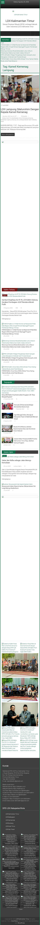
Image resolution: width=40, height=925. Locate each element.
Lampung (13, 119)
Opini (4, 456)
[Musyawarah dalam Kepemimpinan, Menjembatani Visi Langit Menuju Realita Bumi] (17, 484)
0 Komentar (24, 116)
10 (27, 409)
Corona (4, 118)
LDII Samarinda (10, 820)
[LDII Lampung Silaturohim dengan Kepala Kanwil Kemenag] (20, 88)
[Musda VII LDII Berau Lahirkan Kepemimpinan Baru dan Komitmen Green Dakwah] (7, 428)
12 (16, 399)
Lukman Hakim (17, 466)
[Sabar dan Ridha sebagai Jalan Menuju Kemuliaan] (18, 456)
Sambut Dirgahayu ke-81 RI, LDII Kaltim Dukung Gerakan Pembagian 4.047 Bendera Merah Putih (20, 41)
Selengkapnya (6, 319)
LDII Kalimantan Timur (20, 21)
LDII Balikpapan (10, 817)
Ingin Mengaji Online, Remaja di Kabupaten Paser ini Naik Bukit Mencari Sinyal (26, 417)
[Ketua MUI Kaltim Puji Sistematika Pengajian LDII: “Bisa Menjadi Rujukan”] (19, 390)
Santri (2, 121)
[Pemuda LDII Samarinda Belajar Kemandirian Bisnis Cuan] (7, 406)
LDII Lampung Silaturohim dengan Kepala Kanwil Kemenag (20, 110)
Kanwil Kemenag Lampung (26, 118)
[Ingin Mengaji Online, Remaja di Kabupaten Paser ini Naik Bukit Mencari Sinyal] (7, 415)
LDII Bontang (9, 823)
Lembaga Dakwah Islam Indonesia (28, 119)
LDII (18, 119)
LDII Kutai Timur (10, 826)
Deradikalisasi (14, 118)
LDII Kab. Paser (10, 829)
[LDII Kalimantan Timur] (3, 33)
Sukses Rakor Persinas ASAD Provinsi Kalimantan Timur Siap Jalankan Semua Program (25, 441)
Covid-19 (8, 118)
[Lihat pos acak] (37, 34)
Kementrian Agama (6, 119)
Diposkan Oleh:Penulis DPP (9, 116)
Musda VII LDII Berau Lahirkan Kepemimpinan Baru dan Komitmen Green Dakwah (24, 429)
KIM (17, 308)
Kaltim (5, 295)
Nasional (4, 99)
